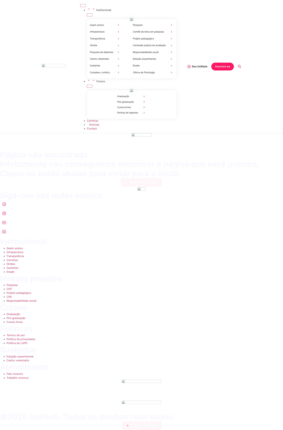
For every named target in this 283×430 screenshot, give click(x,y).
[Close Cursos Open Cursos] (89, 86)
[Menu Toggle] (83, 5)
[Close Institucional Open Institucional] (89, 14)
